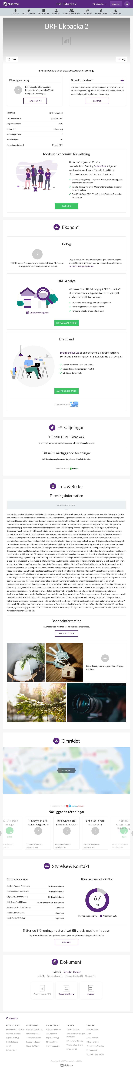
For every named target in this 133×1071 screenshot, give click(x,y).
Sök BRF (13, 1018)
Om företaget (92, 1029)
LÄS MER (97, 101)
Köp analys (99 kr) (66, 323)
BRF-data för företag (74, 1041)
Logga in (115, 4)
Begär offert (11, 1050)
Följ (123, 59)
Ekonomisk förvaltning (15, 1029)
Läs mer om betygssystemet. (81, 266)
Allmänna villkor (93, 1042)
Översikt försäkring (34, 1029)
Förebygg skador (33, 1042)
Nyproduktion (52, 1042)
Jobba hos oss (92, 1038)
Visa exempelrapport (39, 312)
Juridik (8, 1046)
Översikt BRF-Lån (53, 1029)
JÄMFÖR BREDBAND (66, 391)
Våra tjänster (98, 4)
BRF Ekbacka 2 (66, 4)
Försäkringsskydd (33, 1033)
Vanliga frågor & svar (74, 1045)
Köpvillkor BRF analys (95, 1054)
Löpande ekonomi (13, 1033)
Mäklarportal (71, 1049)
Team (89, 1033)
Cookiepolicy (92, 1050)
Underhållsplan (12, 1042)
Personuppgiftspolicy (95, 1046)
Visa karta (66, 770)
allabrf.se (100, 166)
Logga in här (66, 634)
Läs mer (34, 101)
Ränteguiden (51, 1033)
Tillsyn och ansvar (33, 1038)
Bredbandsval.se (69, 352)
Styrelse (76, 972)
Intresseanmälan (53, 1046)
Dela (13, 59)
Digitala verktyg (12, 1038)
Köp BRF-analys (72, 1029)
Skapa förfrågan (32, 1046)
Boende (67, 972)
